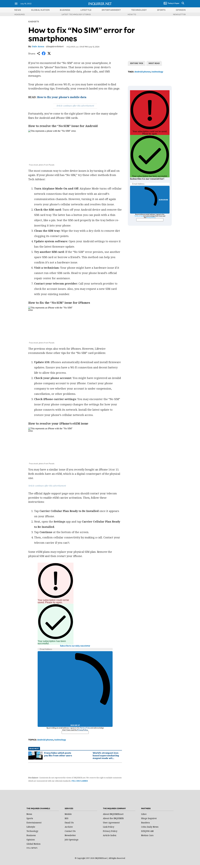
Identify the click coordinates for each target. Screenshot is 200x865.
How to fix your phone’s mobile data (61, 97)
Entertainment (34, 822)
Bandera (145, 822)
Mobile (68, 814)
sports (161, 10)
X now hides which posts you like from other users (58, 754)
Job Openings (71, 839)
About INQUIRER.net (113, 814)
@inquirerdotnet (55, 46)
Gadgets (33, 21)
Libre (144, 814)
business (65, 10)
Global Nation (34, 843)
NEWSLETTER (179, 14)
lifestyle (86, 10)
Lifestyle (31, 826)
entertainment (111, 10)
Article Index (109, 835)
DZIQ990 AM (147, 831)
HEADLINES (19, 14)
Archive (69, 826)
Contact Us (70, 831)
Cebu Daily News (149, 826)
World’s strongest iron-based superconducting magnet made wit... (106, 755)
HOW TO (132, 14)
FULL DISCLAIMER (80, 781)
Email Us (69, 822)
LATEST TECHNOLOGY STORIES (76, 14)
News (17, 10)
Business (31, 835)
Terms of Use (85, 728)
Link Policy (108, 826)
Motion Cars (147, 835)
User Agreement (111, 822)
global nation (40, 10)
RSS (66, 818)
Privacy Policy (82, 730)
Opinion (31, 839)
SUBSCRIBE (163, 200)
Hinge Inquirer (149, 818)
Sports (30, 818)
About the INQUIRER (113, 818)
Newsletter (70, 835)
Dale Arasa (38, 46)
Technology (32, 831)
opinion (181, 10)
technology (139, 10)
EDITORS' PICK (136, 63)
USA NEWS (32, 848)
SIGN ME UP (75, 725)
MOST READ (154, 63)
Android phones (45, 739)
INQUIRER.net (72, 46)
